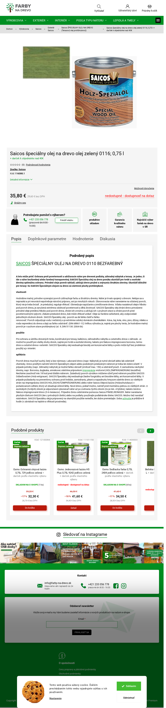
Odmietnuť (128, 697)
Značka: (18, 169)
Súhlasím (131, 686)
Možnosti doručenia (144, 188)
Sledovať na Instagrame (85, 534)
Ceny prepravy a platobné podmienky (77, 669)
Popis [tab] (16, 238)
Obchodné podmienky (70, 673)
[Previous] (140, 430)
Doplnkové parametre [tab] (47, 238)
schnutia (126, 398)
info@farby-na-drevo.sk (58, 583)
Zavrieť (32, 202)
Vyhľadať (99, 10)
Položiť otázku (66, 220)
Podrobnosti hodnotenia (38, 164)
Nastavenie (55, 698)
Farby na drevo (116, 585)
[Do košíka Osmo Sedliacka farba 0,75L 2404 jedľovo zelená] (117, 508)
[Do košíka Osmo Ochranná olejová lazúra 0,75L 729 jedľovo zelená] (30, 508)
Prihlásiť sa (82, 632)
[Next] (150, 430)
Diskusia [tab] (107, 238)
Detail (73, 508)
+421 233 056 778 (98, 584)
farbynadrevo (123, 585)
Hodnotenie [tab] (83, 238)
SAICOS (23, 263)
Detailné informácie (19, 179)
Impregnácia (89, 370)
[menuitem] (16, 20)
